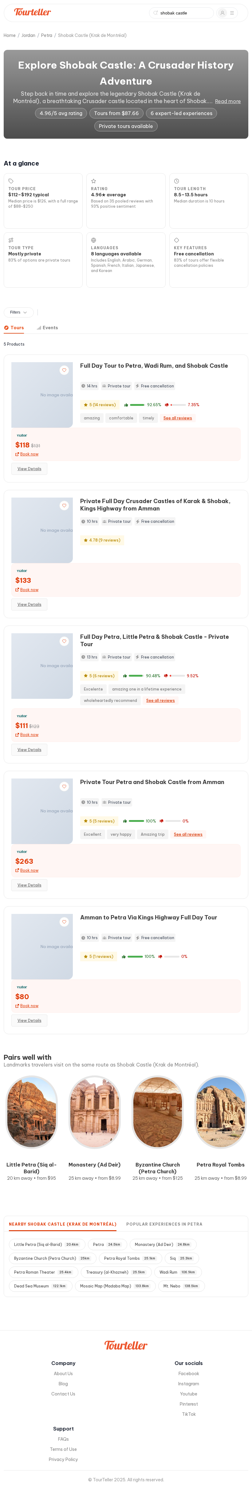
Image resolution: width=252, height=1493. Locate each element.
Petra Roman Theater (42, 1272)
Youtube (188, 1394)
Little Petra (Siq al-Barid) (46, 1244)
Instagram (188, 1384)
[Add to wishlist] (64, 370)
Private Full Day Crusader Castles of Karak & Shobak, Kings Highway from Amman (155, 505)
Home (10, 35)
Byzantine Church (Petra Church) (51, 1258)
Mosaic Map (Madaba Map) (114, 1286)
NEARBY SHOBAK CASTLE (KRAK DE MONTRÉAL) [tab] (62, 1224)
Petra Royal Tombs (129, 1258)
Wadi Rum (177, 1272)
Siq (181, 1258)
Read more (228, 101)
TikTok (189, 1414)
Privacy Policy (63, 1459)
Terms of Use (63, 1449)
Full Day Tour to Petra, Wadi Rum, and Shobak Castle (154, 365)
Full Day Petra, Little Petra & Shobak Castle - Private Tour (154, 640)
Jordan (28, 35)
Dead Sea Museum (39, 1286)
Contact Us (63, 1394)
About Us (63, 1373)
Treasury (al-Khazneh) (115, 1272)
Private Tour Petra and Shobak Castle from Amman (152, 782)
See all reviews (177, 418)
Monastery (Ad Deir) (162, 1244)
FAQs (63, 1439)
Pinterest (189, 1404)
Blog (63, 1384)
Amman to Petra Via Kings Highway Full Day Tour (148, 917)
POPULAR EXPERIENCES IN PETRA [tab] (164, 1224)
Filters (15, 312)
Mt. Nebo (180, 1286)
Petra (46, 35)
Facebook (189, 1373)
